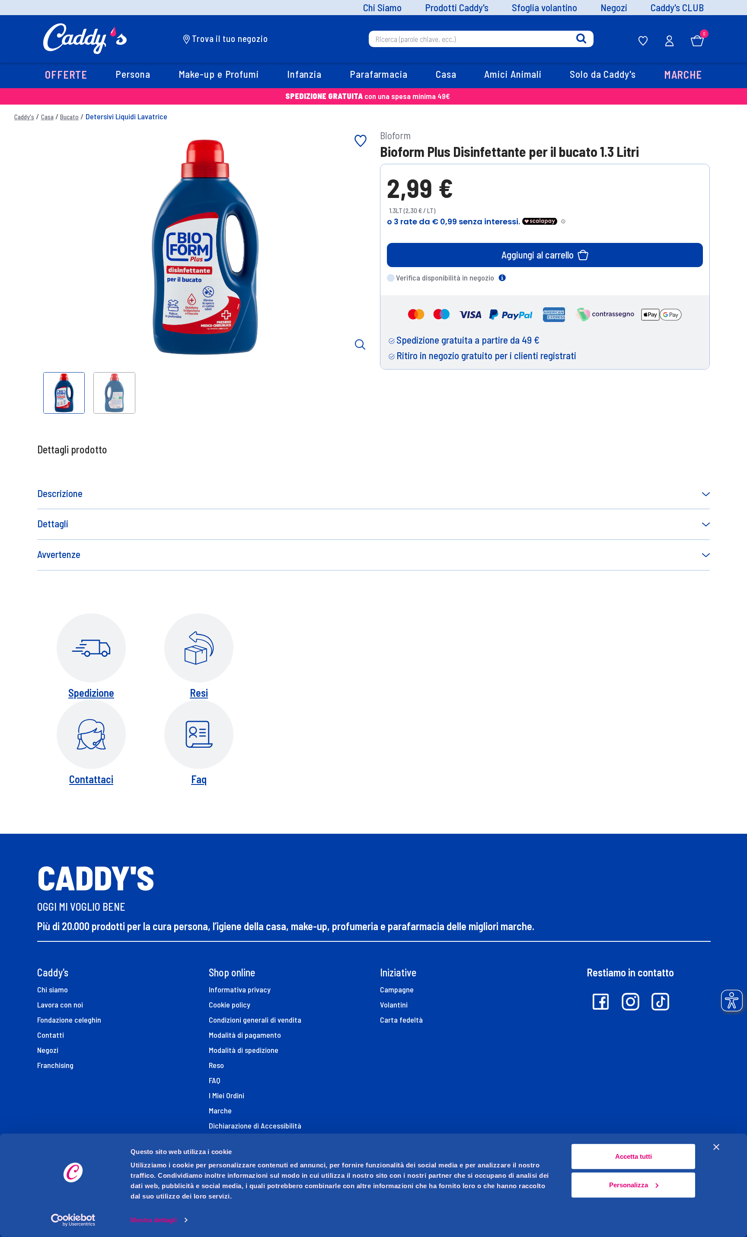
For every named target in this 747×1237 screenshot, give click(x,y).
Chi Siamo (382, 7)
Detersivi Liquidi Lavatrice (126, 116)
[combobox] (481, 38)
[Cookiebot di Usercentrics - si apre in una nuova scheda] (73, 1220)
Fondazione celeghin (69, 1019)
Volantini (394, 1004)
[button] (66, 75)
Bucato (69, 117)
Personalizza (628, 1184)
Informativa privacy (240, 989)
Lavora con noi (60, 1004)
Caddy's (24, 117)
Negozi (613, 7)
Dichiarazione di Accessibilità (255, 1125)
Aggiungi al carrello (537, 255)
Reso (216, 1065)
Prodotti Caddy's (456, 7)
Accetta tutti (633, 1156)
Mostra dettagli (154, 1220)
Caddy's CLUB (677, 7)
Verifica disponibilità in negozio (445, 277)
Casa (47, 117)
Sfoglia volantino (544, 7)
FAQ (214, 1080)
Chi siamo (52, 989)
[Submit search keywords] (581, 38)
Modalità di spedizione (243, 1050)
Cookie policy (229, 1004)
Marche (220, 1110)
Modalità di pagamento (245, 1034)
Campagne (397, 989)
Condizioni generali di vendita (255, 1019)
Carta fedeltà (401, 1019)
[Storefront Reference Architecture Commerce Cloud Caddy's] (85, 37)
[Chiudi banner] (716, 1147)
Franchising (55, 1065)
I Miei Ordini (226, 1095)
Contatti (50, 1034)
